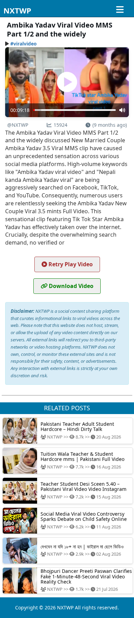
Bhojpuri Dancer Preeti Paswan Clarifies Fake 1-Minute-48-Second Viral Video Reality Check (86, 576)
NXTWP (17, 10)
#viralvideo (23, 43)
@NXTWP (17, 125)
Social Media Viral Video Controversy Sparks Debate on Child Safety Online (84, 516)
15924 (60, 125)
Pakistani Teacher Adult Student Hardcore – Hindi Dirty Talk (77, 426)
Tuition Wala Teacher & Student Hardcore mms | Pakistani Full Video (82, 456)
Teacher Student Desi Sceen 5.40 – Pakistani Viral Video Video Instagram (83, 486)
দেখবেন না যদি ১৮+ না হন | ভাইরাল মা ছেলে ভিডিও (82, 546)
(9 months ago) (109, 125)
